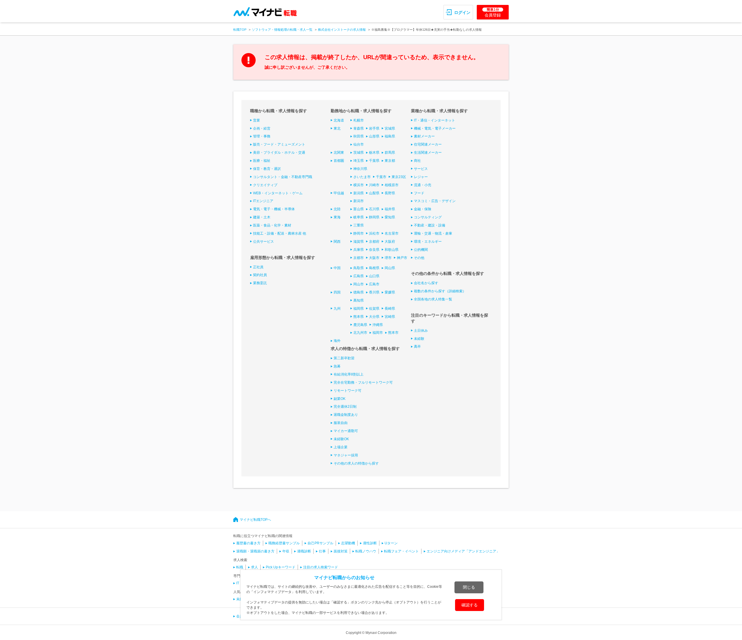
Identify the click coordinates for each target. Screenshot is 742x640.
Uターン (391, 543)
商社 (417, 161)
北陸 (337, 209)
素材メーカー (424, 136)
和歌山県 (392, 250)
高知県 (358, 300)
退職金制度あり (346, 415)
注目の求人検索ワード (320, 567)
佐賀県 (374, 309)
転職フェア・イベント (401, 551)
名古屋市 (392, 233)
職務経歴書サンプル (284, 543)
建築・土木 (261, 217)
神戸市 (402, 258)
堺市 (388, 258)
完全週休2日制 (345, 407)
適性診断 (370, 543)
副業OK (339, 399)
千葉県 (374, 161)
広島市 (374, 284)
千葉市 (381, 177)
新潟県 (358, 193)
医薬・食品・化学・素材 (272, 225)
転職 (239, 567)
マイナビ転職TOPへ (255, 520)
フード (419, 193)
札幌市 (358, 120)
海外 (337, 341)
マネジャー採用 (346, 455)
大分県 (374, 317)
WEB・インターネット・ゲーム (278, 193)
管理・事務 (261, 136)
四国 (337, 292)
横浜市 (358, 185)
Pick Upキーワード (280, 567)
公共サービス (263, 242)
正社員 (258, 267)
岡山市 (358, 284)
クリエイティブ (265, 185)
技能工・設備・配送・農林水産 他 (279, 233)
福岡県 (358, 309)
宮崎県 (390, 317)
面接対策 (341, 551)
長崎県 (390, 309)
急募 (337, 366)
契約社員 (260, 275)
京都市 (358, 258)
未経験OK (341, 439)
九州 (337, 309)
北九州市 (360, 333)
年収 (285, 551)
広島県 (358, 276)
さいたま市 (362, 177)
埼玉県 (358, 161)
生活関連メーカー (428, 153)
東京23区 (399, 177)
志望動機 (348, 543)
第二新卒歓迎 (344, 358)
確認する (469, 605)
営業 (256, 120)
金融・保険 (422, 209)
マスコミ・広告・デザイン (435, 201)
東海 (337, 217)
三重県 (358, 225)
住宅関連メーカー (428, 144)
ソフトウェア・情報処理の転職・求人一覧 (282, 29)
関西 (337, 242)
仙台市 (358, 144)
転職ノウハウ (365, 551)
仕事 (322, 551)
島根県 (374, 268)
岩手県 (374, 128)
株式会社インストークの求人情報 (342, 29)
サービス (421, 169)
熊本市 (393, 333)
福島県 (390, 136)
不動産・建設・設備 (429, 225)
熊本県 (358, 317)
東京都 (390, 161)
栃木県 (374, 153)
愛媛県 (390, 292)
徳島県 (358, 292)
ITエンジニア (263, 201)
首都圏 (339, 161)
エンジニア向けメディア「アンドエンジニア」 (463, 551)
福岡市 (377, 333)
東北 (337, 128)
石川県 (374, 209)
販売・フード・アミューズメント (279, 144)
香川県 (374, 292)
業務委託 (260, 283)
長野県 (390, 193)
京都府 (374, 242)
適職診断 (304, 551)
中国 (337, 268)
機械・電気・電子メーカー (435, 128)
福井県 (390, 209)
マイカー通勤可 (346, 431)
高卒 (417, 347)
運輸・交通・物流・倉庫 (433, 233)
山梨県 (374, 193)
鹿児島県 (360, 325)
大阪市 (374, 258)
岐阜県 (358, 217)
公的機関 (421, 250)
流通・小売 (422, 185)
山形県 (374, 136)
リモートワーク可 (347, 391)
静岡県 (374, 217)
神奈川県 (360, 169)
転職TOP (239, 29)
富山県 (358, 209)
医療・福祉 (261, 161)
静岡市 (358, 233)
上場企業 (341, 447)
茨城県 (358, 153)
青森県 (358, 128)
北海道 (339, 120)
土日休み (421, 331)
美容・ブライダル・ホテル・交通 (279, 153)
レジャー (421, 177)
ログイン (462, 12)
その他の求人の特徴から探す (356, 463)
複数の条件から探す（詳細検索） (440, 291)
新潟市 (358, 201)
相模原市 (392, 185)
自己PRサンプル (320, 543)
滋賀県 (358, 242)
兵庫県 (358, 250)
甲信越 (339, 193)
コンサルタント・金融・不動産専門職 (282, 177)
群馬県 (390, 153)
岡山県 (390, 268)
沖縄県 (377, 325)
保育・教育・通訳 (267, 169)
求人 (254, 567)
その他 (419, 258)
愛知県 (390, 217)
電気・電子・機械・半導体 (274, 209)
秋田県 (358, 136)
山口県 (374, 276)
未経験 (419, 339)
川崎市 (374, 185)
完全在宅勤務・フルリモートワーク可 (363, 382)
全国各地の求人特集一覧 (433, 299)
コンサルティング (428, 217)
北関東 (339, 153)
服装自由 (341, 423)
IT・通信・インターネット (434, 120)
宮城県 (390, 128)
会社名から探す (426, 283)
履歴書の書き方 (248, 543)
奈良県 (374, 250)
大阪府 (390, 242)
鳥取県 (358, 268)
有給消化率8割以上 (348, 374)
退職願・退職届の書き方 (255, 551)
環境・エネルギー (428, 242)
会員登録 (493, 12)
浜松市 (374, 233)
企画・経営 (261, 128)
